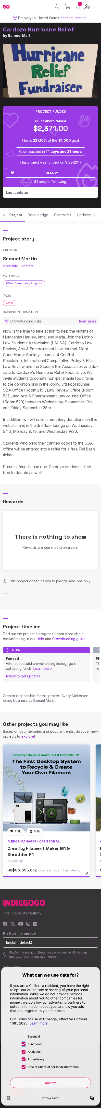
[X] (13, 924)
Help (40, 639)
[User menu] (87, 6)
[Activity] (78, 6)
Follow (50, 173)
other (9, 303)
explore (27, 736)
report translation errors (40, 956)
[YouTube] (20, 924)
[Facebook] (5, 924)
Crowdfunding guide (69, 639)
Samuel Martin (21, 35)
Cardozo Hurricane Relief (38, 29)
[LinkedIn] (35, 924)
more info (10, 266)
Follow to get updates (23, 676)
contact (27, 266)
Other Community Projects (24, 283)
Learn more (42, 668)
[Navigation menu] (96, 6)
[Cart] (67, 6)
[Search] (57, 6)
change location (74, 18)
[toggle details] (88, 875)
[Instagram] (28, 924)
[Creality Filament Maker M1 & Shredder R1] (46, 787)
